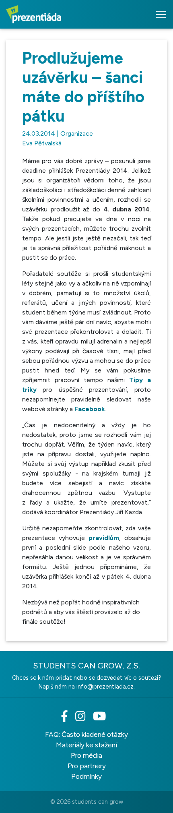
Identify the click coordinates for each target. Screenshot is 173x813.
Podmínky (86, 776)
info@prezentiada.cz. (105, 686)
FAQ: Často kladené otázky (86, 734)
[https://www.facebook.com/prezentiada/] (68, 718)
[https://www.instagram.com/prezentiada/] (83, 718)
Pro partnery (87, 766)
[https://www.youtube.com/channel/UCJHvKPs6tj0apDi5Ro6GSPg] (102, 718)
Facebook (89, 409)
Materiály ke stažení (86, 745)
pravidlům (104, 538)
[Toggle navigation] (158, 14)
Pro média (86, 755)
